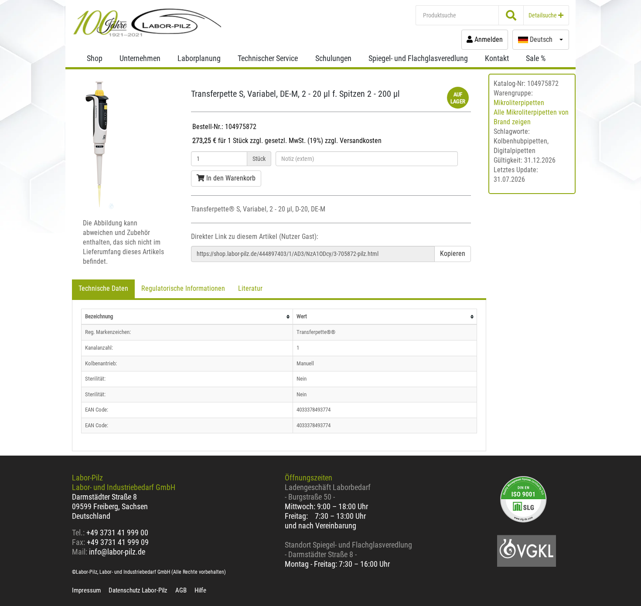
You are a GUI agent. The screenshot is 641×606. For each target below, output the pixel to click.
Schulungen (333, 58)
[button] (540, 40)
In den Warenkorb (230, 178)
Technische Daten (103, 288)
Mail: (79, 551)
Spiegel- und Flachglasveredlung (418, 58)
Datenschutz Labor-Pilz (138, 590)
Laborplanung (199, 58)
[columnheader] (187, 316)
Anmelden (488, 39)
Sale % (536, 58)
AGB (181, 590)
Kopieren (452, 253)
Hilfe (200, 590)
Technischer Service (268, 58)
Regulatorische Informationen (183, 288)
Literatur (250, 288)
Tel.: (79, 532)
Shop (94, 58)
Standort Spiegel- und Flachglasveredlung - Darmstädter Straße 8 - (348, 549)
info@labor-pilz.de (117, 551)
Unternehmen (139, 58)
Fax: (78, 542)
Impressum (86, 590)
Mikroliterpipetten (519, 103)
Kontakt (497, 58)
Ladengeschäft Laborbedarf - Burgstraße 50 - (328, 492)
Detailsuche (543, 15)
